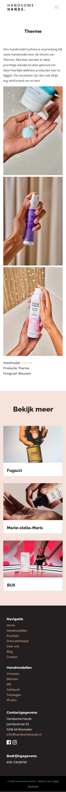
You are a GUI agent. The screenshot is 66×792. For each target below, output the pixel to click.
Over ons (13, 646)
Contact (12, 657)
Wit (9, 684)
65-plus (12, 700)
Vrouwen (13, 674)
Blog (10, 652)
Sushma (26, 363)
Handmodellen (17, 631)
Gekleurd (13, 690)
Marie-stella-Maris (25, 527)
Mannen (12, 679)
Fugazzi (14, 470)
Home (11, 625)
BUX (11, 585)
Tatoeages (14, 695)
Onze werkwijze (18, 641)
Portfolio (13, 636)
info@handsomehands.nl (24, 734)
